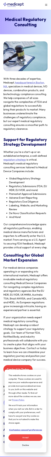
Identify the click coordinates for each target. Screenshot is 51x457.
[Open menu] (46, 4)
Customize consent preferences (25, 430)
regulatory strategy (14, 159)
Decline (25, 445)
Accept (25, 437)
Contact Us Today (18, 369)
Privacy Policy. (18, 400)
